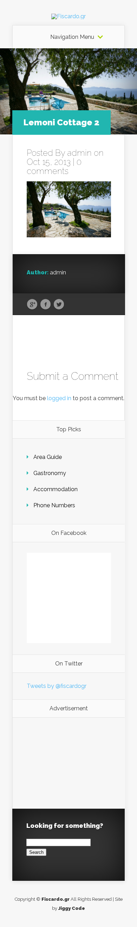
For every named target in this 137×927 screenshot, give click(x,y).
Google (32, 304)
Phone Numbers (54, 505)
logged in (59, 398)
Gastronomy (49, 473)
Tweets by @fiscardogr (56, 686)
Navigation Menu (72, 37)
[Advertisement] (69, 763)
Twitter (58, 304)
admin (79, 153)
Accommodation (55, 489)
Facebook (45, 304)
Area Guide (47, 457)
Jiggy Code (71, 908)
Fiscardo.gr (55, 899)
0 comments (54, 166)
